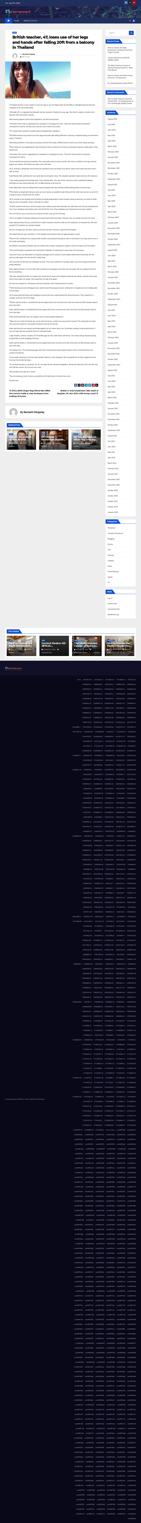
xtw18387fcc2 (101, 1514)
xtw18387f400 (80, 1499)
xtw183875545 (121, 1253)
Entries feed (112, 604)
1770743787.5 (121, 1040)
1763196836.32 (87, 793)
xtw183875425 (99, 1253)
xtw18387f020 (132, 1485)
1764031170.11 (120, 817)
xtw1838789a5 (110, 1334)
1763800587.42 (97, 812)
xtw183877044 (131, 1291)
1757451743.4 (131, 679)
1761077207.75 (131, 722)
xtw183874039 (100, 1220)
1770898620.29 (87, 1049)
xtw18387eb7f (79, 1480)
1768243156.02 (86, 959)
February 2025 (113, 217)
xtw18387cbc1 (121, 1424)
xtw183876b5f (79, 1286)
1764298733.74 (120, 826)
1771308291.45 (98, 1063)
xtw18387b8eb (89, 1400)
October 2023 (113, 294)
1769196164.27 (131, 988)
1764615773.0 (120, 836)
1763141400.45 (120, 788)
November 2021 (114, 419)
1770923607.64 (98, 1049)
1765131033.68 (109, 855)
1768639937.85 (131, 969)
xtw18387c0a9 (89, 1409)
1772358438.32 (120, 1106)
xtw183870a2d (121, 1144)
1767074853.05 (77, 921)
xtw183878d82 (110, 1338)
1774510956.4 (99, 1130)
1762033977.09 (87, 755)
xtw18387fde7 (121, 1514)
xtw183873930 (121, 1206)
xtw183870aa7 (131, 1144)
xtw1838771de (99, 1296)
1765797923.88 (98, 879)
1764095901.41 (86, 822)
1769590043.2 (120, 1002)
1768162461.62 (109, 954)
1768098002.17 (87, 954)
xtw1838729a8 (131, 1182)
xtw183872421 (78, 1177)
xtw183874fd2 (121, 1243)
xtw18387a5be (99, 1371)
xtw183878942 (78, 1334)
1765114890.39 (97, 855)
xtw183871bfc (110, 1163)
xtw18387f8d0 (90, 1504)
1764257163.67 (97, 826)
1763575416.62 (120, 803)
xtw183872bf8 (121, 1187)
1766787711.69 (87, 912)
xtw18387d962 (110, 1447)
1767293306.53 (109, 926)
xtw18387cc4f (132, 1424)
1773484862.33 (120, 1120)
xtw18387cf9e (132, 1428)
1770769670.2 (131, 1040)
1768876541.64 (120, 978)
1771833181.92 (86, 1087)
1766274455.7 (120, 893)
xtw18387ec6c (121, 1480)
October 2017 (113, 501)
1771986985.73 (109, 1092)
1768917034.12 (131, 978)
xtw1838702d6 (89, 1134)
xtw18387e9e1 (110, 1476)
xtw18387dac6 (89, 1452)
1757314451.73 (98, 679)
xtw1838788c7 (131, 1329)
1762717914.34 (131, 774)
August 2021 (112, 436)
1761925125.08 (109, 751)
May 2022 (111, 387)
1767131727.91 (99, 921)
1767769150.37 (131, 940)
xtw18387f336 (121, 1495)
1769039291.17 (120, 983)
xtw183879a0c (78, 1357)
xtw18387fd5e (111, 1514)
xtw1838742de (131, 1220)
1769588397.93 (109, 1002)
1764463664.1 (131, 831)
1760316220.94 (120, 698)
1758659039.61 (97, 684)
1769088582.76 (86, 988)
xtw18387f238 (111, 1490)
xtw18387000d (121, 1130)
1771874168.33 (109, 1087)
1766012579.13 (120, 883)
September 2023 (114, 299)
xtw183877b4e (89, 1315)
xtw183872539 (110, 1177)
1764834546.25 (98, 845)
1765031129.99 (120, 850)
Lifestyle (111, 561)
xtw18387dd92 (121, 1457)
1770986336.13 (131, 1049)
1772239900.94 (109, 1101)
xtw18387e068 (121, 1462)
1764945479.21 (86, 850)
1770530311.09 (87, 1035)
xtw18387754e (131, 1300)
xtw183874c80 (110, 1239)
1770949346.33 (109, 1049)
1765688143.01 (109, 874)
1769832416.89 (109, 1011)
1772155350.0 (131, 1097)
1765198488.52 (131, 855)
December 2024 (114, 228)
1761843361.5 (131, 746)
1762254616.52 (120, 760)
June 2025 (112, 195)
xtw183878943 (89, 1334)
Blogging (111, 539)
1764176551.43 (120, 822)
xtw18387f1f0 (101, 1490)
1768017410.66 (109, 950)
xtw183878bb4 (131, 1334)
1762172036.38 (87, 760)
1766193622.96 (87, 893)
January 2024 (113, 277)
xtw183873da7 (100, 1215)
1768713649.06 (97, 973)
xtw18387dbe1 (78, 1457)
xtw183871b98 (100, 1163)
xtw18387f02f (81, 1490)
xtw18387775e (131, 1305)
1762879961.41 (131, 779)
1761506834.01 (109, 736)
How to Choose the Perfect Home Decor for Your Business (119, 646)
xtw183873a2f (110, 1210)
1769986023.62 (109, 1016)
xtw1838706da (99, 1139)
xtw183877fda (89, 1319)
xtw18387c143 (99, 1409)
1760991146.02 (97, 722)
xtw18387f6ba (101, 1499)
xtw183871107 (110, 1153)
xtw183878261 (110, 1319)
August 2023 (112, 305)
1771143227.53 (86, 1059)
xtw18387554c (131, 1253)
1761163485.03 (98, 727)
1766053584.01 (87, 888)
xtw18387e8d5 (110, 1471)
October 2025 (113, 174)
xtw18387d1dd (121, 1433)
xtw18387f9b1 (121, 1504)
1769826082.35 (97, 1011)
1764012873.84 (109, 817)
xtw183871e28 (89, 1168)
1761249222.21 (131, 727)
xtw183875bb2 (100, 1262)
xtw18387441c (89, 1225)
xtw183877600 (99, 1305)
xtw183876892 (89, 1281)
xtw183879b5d (79, 1362)
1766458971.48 (131, 897)
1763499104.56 (97, 803)
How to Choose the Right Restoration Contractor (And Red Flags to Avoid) (120, 50)
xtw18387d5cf (110, 1443)
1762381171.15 (120, 765)
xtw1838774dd (110, 1300)
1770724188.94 (110, 1040)
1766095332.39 (98, 888)
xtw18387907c (131, 1343)
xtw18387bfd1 (132, 1405)
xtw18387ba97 (110, 1400)
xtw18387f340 (132, 1495)
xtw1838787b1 (99, 1329)
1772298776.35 (86, 1106)
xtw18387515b (99, 1248)
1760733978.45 (120, 713)
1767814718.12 (97, 945)
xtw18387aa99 (78, 1381)
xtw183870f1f (132, 1149)
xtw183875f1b (90, 1267)
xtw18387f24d (121, 1490)
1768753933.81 (120, 973)
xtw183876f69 (90, 1291)
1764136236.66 (109, 822)
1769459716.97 (131, 997)
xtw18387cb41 (89, 1424)
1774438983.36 (88, 1130)
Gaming (111, 555)
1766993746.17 (109, 916)
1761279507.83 (77, 732)
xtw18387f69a (91, 1499)
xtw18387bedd (100, 1405)
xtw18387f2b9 (80, 1495)
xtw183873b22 (121, 1210)
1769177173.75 (120, 988)
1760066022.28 (131, 689)
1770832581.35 (109, 1044)
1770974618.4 (120, 1049)
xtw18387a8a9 (99, 1376)
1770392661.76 (87, 1030)
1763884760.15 (131, 812)
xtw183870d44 (100, 1149)
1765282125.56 (109, 860)
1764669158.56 (86, 841)
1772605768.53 (86, 1116)
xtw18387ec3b (110, 1480)
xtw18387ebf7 (100, 1480)
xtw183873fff (90, 1220)
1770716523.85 (99, 1040)
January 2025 (113, 223)
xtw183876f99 (111, 1291)
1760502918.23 (86, 708)
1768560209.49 (97, 969)
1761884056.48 (97, 751)
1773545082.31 (131, 1120)
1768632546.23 (120, 969)
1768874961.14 (109, 978)
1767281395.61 (98, 926)
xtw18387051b (131, 1134)
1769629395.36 (131, 1002)
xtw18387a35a (78, 1367)
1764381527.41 (98, 831)
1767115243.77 (88, 921)
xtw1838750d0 (89, 1248)
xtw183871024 (89, 1153)
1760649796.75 (97, 713)
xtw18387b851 (78, 1400)
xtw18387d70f (78, 1447)
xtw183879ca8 (90, 1362)
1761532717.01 (120, 736)
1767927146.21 (120, 945)
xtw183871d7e (131, 1163)
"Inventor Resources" (116, 533)
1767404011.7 (98, 931)
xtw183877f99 (132, 1315)
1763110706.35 (109, 788)
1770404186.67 (98, 1030)
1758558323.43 (86, 684)
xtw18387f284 (132, 1490)
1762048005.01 (98, 755)
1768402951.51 (88, 964)
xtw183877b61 (100, 1315)
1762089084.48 (109, 755)
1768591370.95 (109, 969)
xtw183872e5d (99, 1191)
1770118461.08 (109, 1021)
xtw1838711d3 (89, 1158)
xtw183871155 (131, 1153)
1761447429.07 (86, 736)
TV (109, 582)
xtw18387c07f (78, 1409)
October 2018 (113, 496)
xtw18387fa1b (132, 1504)
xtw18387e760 (131, 1466)
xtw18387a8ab (110, 1376)
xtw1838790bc (89, 1348)
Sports (110, 577)
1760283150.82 (109, 698)
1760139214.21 (98, 694)
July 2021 (111, 441)
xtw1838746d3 (89, 1229)
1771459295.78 (120, 1068)
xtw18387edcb (90, 1485)
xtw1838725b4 (121, 1177)
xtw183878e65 (131, 1338)
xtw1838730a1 (110, 1191)
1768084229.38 (131, 950)
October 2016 (113, 507)
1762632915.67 (98, 774)
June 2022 (112, 381)
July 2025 (111, 190)
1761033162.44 (120, 722)
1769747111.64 (120, 1007)
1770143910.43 (120, 1021)
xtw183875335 (78, 1253)
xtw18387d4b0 (131, 1438)
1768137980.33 (98, 954)
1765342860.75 (131, 860)
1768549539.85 (86, 969)
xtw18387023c (131, 1130)
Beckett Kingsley (29, 54)
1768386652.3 (77, 964)
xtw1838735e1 (99, 1201)
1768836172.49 (97, 978)
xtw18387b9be (99, 1400)
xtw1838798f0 (132, 1353)
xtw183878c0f (89, 1338)
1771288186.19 (87, 1063)
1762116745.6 (120, 755)
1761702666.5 (131, 741)
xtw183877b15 (79, 1315)
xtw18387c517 (131, 1414)
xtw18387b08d (78, 1386)
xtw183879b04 (110, 1357)
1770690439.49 (88, 1040)
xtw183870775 (121, 1139)
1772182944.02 (98, 1101)
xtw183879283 (121, 1348)
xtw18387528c (121, 1248)
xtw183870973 (100, 1144)
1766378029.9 (98, 897)
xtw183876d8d (131, 1286)
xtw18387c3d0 (89, 1414)
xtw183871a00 (89, 1163)
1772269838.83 (131, 1101)
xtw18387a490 (110, 1367)
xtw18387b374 (78, 1395)
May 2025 (111, 201)
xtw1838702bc (78, 1134)
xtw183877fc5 (79, 1319)
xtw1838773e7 (99, 1300)
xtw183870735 (110, 1139)
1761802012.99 (120, 746)
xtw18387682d (131, 1277)
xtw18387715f (89, 1296)
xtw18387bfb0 (121, 1405)
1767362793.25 (131, 926)
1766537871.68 (97, 902)
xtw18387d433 (110, 1438)
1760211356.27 (131, 694)
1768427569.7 (99, 964)
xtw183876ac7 (121, 1281)
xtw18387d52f (90, 1443)
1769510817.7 (88, 1002)
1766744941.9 (131, 907)
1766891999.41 (131, 912)
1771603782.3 (88, 1078)
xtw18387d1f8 (132, 1433)
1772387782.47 (131, 1106)
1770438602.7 (109, 1030)
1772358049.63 (109, 1106)
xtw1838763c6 (110, 1272)
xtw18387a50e (78, 1371)
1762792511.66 (97, 779)
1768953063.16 (86, 983)
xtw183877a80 (121, 1310)
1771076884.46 (109, 1054)
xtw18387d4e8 (79, 1443)
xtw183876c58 (100, 1286)
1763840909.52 (109, 812)
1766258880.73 (109, 893)
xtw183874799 (99, 1229)
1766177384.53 (131, 888)
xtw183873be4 (90, 1215)
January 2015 (113, 512)
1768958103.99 (97, 983)
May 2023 (111, 321)
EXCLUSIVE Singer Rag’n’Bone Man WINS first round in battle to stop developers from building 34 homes (29, 393)
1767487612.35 (131, 931)
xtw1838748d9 (79, 1234)
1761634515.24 (109, 741)
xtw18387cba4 (110, 1424)
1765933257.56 (98, 883)
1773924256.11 (98, 1125)
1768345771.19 (131, 959)
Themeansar (40, 1099)
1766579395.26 (120, 902)
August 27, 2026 (17, 649)
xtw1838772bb (121, 1296)
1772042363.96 (77, 1097)
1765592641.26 (120, 869)
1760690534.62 (109, 713)
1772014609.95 (131, 1092)
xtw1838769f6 (110, 1281)
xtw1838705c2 (89, 1139)
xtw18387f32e (111, 1495)
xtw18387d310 (89, 1438)
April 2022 (111, 392)
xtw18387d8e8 (89, 1447)
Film (109, 550)
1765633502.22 (86, 874)
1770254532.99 (97, 1025)
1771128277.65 (131, 1054)
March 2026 (112, 146)
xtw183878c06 (78, 1338)
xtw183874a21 (131, 1234)
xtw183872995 (121, 1182)
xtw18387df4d (100, 1462)
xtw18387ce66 (111, 1428)
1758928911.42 (131, 684)
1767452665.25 (120, 931)
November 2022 (114, 354)
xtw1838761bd (78, 1272)
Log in (110, 598)
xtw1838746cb (78, 1229)
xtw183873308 (89, 1196)
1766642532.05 (87, 907)
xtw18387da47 (131, 1447)
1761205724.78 (120, 727)
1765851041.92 (120, 879)
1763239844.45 (109, 793)
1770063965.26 (86, 1021)
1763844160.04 (120, 812)
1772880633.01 (109, 1116)
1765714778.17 (120, 874)
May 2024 (111, 261)
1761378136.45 (120, 732)
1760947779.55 (86, 722)
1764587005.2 (110, 836)
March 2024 (112, 266)
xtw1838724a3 (89, 1177)
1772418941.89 (97, 1111)
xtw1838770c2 (78, 1296)
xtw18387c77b (121, 1419)
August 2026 (112, 119)
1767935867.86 (131, 945)
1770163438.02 (131, 1021)
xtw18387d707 (131, 1443)
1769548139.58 (98, 1002)
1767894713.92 (109, 945)
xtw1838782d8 (131, 1319)
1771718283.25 (131, 1078)
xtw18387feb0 (132, 1514)
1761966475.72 (131, 751)
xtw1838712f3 (100, 1158)
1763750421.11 (131, 807)
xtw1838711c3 (79, 1158)
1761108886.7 (76, 727)
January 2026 (113, 157)
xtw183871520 (110, 1158)
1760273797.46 (97, 698)
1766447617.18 (120, 897)
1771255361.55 (131, 1059)
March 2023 (112, 332)
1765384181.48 (98, 864)
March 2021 (112, 463)
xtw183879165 (110, 1348)
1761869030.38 (86, 751)
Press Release (113, 571)
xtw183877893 (89, 1310)
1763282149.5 (120, 793)
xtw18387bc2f (79, 1405)
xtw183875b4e (89, 1262)
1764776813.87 (131, 841)
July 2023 (111, 310)
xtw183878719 (121, 1324)
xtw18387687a (78, 1281)
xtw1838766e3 (121, 1277)
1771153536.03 (97, 1059)
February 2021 (113, 468)
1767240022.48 (87, 926)
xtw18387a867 (78, 1376)
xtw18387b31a (110, 1390)
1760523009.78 (97, 708)
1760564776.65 (109, 708)
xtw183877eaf (121, 1315)
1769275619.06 (109, 992)
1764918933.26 (131, 845)
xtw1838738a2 (99, 1206)
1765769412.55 (87, 879)
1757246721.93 (87, 679)
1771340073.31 (109, 1063)
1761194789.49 (109, 727)
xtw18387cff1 (90, 1433)
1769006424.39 (109, 983)
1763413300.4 (120, 798)
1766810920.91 (98, 912)
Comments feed (114, 609)
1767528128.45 (87, 935)
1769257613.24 (97, 992)
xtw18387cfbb (79, 1433)
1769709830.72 (109, 1007)
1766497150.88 (86, 902)
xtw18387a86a (89, 1376)
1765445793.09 (120, 864)
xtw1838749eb (110, 1234)
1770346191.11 (131, 1025)
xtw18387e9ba (89, 1476)
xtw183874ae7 (89, 1239)
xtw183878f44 (100, 1343)
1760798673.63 (131, 713)
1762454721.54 (77, 770)
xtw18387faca (90, 1509)
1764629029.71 (131, 836)
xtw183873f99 (80, 1220)
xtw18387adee (131, 1381)
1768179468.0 (120, 954)
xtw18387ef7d (121, 1485)
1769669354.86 (86, 1007)
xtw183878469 (89, 1324)
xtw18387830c (78, 1324)
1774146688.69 (120, 1125)
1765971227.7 (109, 883)
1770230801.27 (86, 1025)
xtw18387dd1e (100, 1457)
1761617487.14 (98, 741)
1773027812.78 (131, 1116)
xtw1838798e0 (121, 1353)
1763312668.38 (131, 793)
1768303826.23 (109, 959)
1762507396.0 (98, 770)
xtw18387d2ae (78, 1438)
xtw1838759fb (121, 1258)
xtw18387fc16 (90, 1514)
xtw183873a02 (100, 1210)
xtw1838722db (131, 1172)
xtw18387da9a (78, 1452)
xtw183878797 (89, 1329)
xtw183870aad (79, 1149)
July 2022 (111, 376)
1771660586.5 (109, 1078)
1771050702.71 (98, 1054)
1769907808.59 (131, 1011)
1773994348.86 (109, 1125)
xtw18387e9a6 (78, 1476)
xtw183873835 (78, 1206)
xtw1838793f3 (79, 1353)
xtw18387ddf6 (132, 1457)
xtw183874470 (99, 1225)
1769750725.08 (131, 1007)
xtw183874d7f (79, 1243)
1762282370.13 (131, 760)
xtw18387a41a (99, 1367)
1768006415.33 (97, 950)
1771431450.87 (109, 1068)
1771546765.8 (120, 1073)
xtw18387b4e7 (89, 1395)
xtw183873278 (131, 1191)
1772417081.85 (86, 1111)
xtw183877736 (121, 1305)
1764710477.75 (109, 841)
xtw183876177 (131, 1267)
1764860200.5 (109, 845)
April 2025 (111, 206)
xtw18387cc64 (79, 1428)
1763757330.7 (87, 812)
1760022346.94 (109, 689)
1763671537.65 (109, 807)
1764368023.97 (87, 831)
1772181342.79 (87, 1101)
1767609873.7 (120, 935)
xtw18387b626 (110, 1395)
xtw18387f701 (122, 1499)
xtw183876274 (89, 1272)
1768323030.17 (120, 959)
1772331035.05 (97, 1106)
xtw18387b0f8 (100, 1386)
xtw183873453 (121, 1196)
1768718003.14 (109, 973)
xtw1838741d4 (121, 1220)
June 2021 (112, 447)
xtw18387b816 (131, 1395)
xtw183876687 (99, 1277)
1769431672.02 (120, 997)
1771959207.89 (97, 1092)
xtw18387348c (131, 1196)
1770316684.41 (120, 1025)
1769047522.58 (131, 983)
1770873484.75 (131, 1044)
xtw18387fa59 (80, 1509)
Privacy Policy (30, 21)
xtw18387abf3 (100, 1381)
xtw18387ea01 (121, 1476)
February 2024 (113, 272)
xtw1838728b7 (89, 1182)
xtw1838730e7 (121, 1191)
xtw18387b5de (100, 1395)
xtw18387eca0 (131, 1480)
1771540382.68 (109, 1073)
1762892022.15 (86, 784)
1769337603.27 (131, 992)
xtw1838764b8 (78, 1277)
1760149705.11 (109, 694)
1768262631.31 (97, 959)
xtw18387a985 (131, 1376)
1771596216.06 (77, 1078)
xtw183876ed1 (79, 1291)
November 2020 (114, 485)
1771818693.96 (131, 1082)
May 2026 (111, 135)
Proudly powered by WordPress (14, 1099)
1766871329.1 (120, 912)
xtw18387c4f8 (121, 1414)
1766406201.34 (109, 897)
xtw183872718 (78, 1182)
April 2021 (111, 458)
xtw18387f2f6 (101, 1495)
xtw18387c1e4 (121, 1409)
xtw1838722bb (110, 1172)
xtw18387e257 (131, 1462)
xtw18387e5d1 (100, 1466)
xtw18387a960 (121, 1376)
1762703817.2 (120, 774)
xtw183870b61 (90, 1149)
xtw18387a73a (131, 1371)
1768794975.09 (131, 973)
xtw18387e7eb (89, 1471)
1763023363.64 (131, 784)
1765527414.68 (98, 869)
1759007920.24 (86, 689)
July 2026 (111, 124)
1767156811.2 (110, 921)
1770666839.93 (77, 1040)
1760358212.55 (86, 703)
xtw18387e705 (121, 1466)
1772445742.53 (109, 1111)
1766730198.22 (120, 907)
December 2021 (114, 414)
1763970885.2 (98, 817)
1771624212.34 (98, 1078)
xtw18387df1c (90, 1462)
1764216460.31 (86, 826)
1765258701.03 (97, 860)
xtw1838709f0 (110, 1144)
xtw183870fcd (79, 1153)
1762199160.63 (98, 760)
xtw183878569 (99, 1324)
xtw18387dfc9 (110, 1462)
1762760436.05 (86, 779)
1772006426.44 (120, 1092)
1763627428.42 (86, 807)
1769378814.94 (97, 997)
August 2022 (112, 370)
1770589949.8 (109, 1035)
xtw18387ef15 (111, 1485)
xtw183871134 (121, 1153)
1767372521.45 (87, 931)
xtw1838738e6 (110, 1206)
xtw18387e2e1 (78, 1466)
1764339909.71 (131, 826)
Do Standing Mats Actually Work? (120, 83)
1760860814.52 (97, 717)
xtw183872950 (110, 1182)
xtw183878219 (99, 1319)
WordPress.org (113, 614)
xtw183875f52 (100, 1267)
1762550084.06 (120, 770)
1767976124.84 (86, 950)
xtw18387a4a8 (121, 1367)
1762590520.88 (131, 770)
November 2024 (114, 234)
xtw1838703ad (110, 1134)
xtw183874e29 (100, 1243)
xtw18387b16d (131, 1386)
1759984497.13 (97, 689)
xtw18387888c (121, 1329)
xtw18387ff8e (132, 1518)
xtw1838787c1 (110, 1329)
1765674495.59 (97, 874)
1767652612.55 (86, 940)
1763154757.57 (131, 788)
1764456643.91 (120, 831)
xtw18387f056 (91, 1490)
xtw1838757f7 (100, 1258)
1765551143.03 (109, 869)
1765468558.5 (131, 864)
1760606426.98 (131, 708)
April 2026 (111, 141)
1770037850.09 (131, 1016)
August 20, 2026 (82, 649)
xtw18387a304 (131, 1362)
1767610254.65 (131, 935)
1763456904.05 (131, 798)
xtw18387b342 (121, 1390)
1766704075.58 (109, 907)
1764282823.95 (109, 826)
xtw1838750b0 (131, 1243)
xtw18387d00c (100, 1433)
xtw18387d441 (121, 1438)
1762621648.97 (87, 774)
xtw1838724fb (100, 1177)
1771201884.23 (109, 1059)
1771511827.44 (98, 1073)
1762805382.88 (109, 779)
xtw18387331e (99, 1196)
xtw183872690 (131, 1177)
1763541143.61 (109, 803)
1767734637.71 (120, 940)
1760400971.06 (97, 703)
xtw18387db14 (99, 1452)
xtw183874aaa (78, 1239)
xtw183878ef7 (90, 1343)
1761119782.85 (87, 727)
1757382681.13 (120, 679)
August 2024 (112, 250)
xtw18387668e (110, 1277)
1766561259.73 (109, 902)
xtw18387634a (99, 1272)
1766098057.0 (109, 888)
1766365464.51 (87, 897)
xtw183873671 (110, 1201)
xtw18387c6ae (99, 1419)
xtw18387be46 (89, 1405)
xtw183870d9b (111, 1149)
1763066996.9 (98, 788)
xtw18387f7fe (132, 1499)
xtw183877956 (99, 1310)
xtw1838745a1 (131, 1225)
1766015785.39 (131, 883)
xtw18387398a (131, 1206)
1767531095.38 (98, 935)
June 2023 (112, 316)
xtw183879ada (89, 1357)
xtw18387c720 (110, 1419)
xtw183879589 (100, 1353)
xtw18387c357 (78, 1414)
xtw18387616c (121, 1267)
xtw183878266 (121, 1319)
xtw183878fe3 (121, 1343)
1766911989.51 (76, 916)
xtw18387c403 (100, 1414)
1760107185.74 (86, 694)
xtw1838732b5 (78, 1196)
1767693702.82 (109, 940)
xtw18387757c (78, 1305)
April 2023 (111, 326)
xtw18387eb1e (131, 1476)
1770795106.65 (86, 1044)
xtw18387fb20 (101, 1509)
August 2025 (112, 184)
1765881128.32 (131, 879)
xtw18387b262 (89, 1390)
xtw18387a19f (121, 1362)
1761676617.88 (120, 741)
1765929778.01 (87, 883)
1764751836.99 (120, 841)
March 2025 (112, 212)
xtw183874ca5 (121, 1239)
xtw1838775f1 (89, 1305)
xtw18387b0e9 (89, 1386)
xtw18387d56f (100, 1443)
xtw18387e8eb (121, 1471)
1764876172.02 (120, 845)
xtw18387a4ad (131, 1367)
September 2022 (114, 365)
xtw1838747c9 (110, 1229)
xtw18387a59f (89, 1371)
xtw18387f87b (80, 1504)
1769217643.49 (86, 992)
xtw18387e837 (99, 1471)
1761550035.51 (131, 736)
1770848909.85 (120, 1044)
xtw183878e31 (121, 1338)
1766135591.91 (120, 888)
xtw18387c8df (79, 1424)
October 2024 (113, 239)
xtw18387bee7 (111, 1405)
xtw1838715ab (121, 1158)
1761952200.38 (120, 751)
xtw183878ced (99, 1338)
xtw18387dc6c (89, 1457)
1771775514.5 (109, 1082)
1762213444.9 (109, 760)
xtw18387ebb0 (89, 1480)
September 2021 (114, 430)
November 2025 (114, 168)
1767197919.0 (120, 921)
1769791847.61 (86, 1011)
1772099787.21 (99, 1097)
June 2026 (112, 130)
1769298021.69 (120, 992)
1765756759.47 (131, 874)
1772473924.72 (120, 1111)
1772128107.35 (120, 1097)
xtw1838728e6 (99, 1182)
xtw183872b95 (110, 1187)
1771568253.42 (131, 1073)
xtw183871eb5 (100, 1168)
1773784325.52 (86, 1125)
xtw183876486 (121, 1272)
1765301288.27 (120, 860)
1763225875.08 (98, 793)
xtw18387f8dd (101, 1504)
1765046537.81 (131, 850)
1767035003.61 (121, 916)
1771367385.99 (131, 1063)
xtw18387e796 (78, 1471)
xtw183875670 (79, 1258)
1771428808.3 (98, 1068)
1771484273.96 (131, 1068)
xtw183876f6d (100, 1291)
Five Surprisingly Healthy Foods (120, 103)
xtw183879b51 (121, 1357)
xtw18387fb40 (111, 1509)
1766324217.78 (131, 893)
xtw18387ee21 (100, 1485)
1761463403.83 (97, 736)
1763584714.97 (131, 803)
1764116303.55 (97, 822)
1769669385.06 (98, 1007)
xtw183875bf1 (110, 1262)
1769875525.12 (120, 1011)
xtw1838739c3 (78, 1210)
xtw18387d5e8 (121, 1443)
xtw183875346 (89, 1253)
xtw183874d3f (132, 1239)
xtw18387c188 (110, 1409)
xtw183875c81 (121, 1262)
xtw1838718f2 (132, 1158)
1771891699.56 (120, 1087)
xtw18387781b (78, 1310)
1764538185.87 (88, 836)
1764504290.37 (77, 836)
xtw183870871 (89, 1144)
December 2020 (114, 479)
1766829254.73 (109, 912)
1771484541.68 (87, 1073)
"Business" (112, 528)
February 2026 (113, 152)
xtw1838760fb (110, 1267)
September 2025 (114, 179)
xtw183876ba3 (89, 1286)
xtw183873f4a (121, 1215)
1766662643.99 (98, 907)
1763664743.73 (97, 807)
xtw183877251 (110, 1296)
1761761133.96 (98, 746)
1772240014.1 (120, 1101)
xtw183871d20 (121, 1163)
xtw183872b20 (100, 1187)
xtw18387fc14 (80, 1514)
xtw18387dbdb (131, 1452)
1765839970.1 (109, 879)
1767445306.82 (109, 931)
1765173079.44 (120, 855)
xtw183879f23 (101, 1362)
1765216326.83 (86, 860)
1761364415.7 (110, 732)
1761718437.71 (87, 746)
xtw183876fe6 (121, 1291)
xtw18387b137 (110, 1386)
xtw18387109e (100, 1153)
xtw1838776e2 (110, 1305)
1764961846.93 (97, 850)
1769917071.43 (86, 1016)
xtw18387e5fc (110, 1466)
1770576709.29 (98, 1035)
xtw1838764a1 (131, 1272)
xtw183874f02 (111, 1243)
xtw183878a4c (121, 1334)
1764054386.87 (131, 817)
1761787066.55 (109, 746)
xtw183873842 (89, 1206)
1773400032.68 (109, 1120)
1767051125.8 (132, 916)
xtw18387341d (110, 1196)
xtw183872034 (121, 1168)
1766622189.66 (131, 902)
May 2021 (111, 452)
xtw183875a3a (131, 1258)
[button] (130, 21)
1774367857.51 (77, 1130)
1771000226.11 (86, 1054)
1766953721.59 (87, 916)
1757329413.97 (109, 679)
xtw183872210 (100, 1172)
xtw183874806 (121, 1229)
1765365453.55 (87, 864)
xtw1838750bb (78, 1248)
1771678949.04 (120, 1078)
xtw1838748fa (100, 1234)
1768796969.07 (86, 978)
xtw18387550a (110, 1253)
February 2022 (113, 403)
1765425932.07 (109, 864)
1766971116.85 (98, 916)
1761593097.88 (87, 741)
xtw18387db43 (110, 1452)
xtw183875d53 (131, 1262)
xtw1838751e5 (110, 1248)
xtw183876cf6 (121, 1286)
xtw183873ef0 (111, 1215)
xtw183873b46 (131, 1210)
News (14, 32)
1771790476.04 (120, 1082)
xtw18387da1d (121, 1447)
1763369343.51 (98, 798)
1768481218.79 (120, 964)
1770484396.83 (120, 1030)
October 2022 (113, 359)
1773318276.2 (98, 1120)
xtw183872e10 (89, 1191)
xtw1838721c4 (89, 1172)
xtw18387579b (89, 1258)
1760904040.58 (120, 717)
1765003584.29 (109, 850)
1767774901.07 (86, 945)
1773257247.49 (87, 1120)
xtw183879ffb (111, 1362)
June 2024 (112, 255)
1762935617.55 (97, 784)
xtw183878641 (110, 1324)
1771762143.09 (98, 1082)
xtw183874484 (110, 1225)
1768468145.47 (109, 964)
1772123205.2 (110, 1097)
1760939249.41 (131, 717)
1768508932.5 (131, 964)
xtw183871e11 (79, 1168)
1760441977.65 (120, 703)
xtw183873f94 (132, 1215)
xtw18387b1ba (78, 1390)
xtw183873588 (89, 1201)
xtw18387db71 (121, 1452)
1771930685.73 (131, 1087)
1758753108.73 (109, 684)
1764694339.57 (97, 841)
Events (110, 544)
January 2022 (113, 408)
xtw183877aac (131, 1310)
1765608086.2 (131, 869)
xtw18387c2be (131, 1409)
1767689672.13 (97, 940)
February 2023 (113, 337)
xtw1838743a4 (78, 1225)
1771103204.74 (120, 1054)
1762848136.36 (120, 779)
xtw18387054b (78, 1139)
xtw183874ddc (89, 1243)
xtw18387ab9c (89, 1381)
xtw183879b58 (131, 1357)
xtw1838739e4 (89, 1210)
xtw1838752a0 (131, 1248)
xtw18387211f (79, 1172)
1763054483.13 (87, 788)
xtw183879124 (100, 1348)
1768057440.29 (120, 950)
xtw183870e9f (122, 1149)
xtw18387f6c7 (111, 1499)
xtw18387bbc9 (131, 1400)
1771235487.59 (120, 1059)
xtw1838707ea (131, 1139)
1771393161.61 (87, 1068)
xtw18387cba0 (100, 1424)
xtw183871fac (110, 1168)
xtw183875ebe (79, 1267)
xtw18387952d (89, 1353)
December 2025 (114, 163)
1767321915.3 (120, 926)
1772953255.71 (120, 1116)
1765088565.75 (86, 855)
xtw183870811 (79, 1144)
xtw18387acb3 (110, 1381)
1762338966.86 (97, 765)
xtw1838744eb (121, 1225)
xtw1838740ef (110, 1220)
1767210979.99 (131, 921)
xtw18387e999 (131, 1471)
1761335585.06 (99, 732)
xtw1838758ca (110, 1258)
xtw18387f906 (111, 1504)
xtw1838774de (121, 1300)
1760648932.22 (86, 713)
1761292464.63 (88, 732)
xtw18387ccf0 (90, 1428)
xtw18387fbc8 (132, 1509)
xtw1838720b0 (131, 1168)
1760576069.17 (120, 708)
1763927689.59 (87, 817)
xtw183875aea (78, 1262)
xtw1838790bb (78, 1348)
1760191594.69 (120, 694)
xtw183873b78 (79, 1215)
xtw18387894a (99, 1334)
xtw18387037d (99, 1134)
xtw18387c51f (78, 1419)
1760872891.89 (109, 717)
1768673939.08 (86, 973)
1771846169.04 (97, 1087)
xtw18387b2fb (100, 1390)
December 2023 (114, 283)
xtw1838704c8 (121, 1134)
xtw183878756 (131, 1324)
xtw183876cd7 (110, 1286)
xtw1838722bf (121, 1172)
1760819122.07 (86, 717)
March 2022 (112, 397)
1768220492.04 (131, 954)
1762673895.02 (109, 774)
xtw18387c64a (89, 1419)
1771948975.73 (86, 1092)
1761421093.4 (131, 732)
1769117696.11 (98, 988)
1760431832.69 (109, 703)
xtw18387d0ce (110, 1433)
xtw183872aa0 (79, 1187)
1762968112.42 (109, 784)
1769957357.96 (97, 1016)
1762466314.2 (88, 770)
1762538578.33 (109, 770)
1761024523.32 (109, 722)
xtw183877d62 (111, 1315)
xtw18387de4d (79, 1462)
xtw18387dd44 (110, 1457)
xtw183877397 (89, 1300)
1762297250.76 (86, 765)
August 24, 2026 (49, 649)
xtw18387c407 (110, 1414)
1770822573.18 (97, 1044)
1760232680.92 (86, 698)
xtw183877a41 (110, 1310)
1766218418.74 (98, 893)
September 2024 (114, 245)
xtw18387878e (78, 1329)
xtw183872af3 (89, 1187)
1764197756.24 (131, 822)
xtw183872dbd (78, 1191)
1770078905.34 (97, 1021)
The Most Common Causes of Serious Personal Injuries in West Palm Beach (120, 68)
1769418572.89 (109, 997)
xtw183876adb (131, 1281)
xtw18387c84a (131, 1419)
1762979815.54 (120, 784)
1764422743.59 (109, 831)
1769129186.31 (109, 988)
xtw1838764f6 (89, 1277)
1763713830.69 (120, 807)
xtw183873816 (131, 1201)
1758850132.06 (120, 684)
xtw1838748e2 (89, 1234)
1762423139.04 (131, 765)
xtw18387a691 (110, 1371)
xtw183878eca (79, 1343)
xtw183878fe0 (111, 1343)
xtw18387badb (121, 1400)
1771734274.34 (87, 1082)
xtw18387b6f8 (121, 1395)
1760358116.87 (131, 698)
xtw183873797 (121, 1201)
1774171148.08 (131, 1125)
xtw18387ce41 (100, 1428)
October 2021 (113, 425)
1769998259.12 (120, 1016)
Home (16, 21)
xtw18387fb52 (121, 1509)
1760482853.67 (131, 703)
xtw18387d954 (99, 1447)
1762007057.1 (77, 755)
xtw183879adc (99, 1357)
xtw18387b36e (131, 1390)
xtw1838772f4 (78, 1300)
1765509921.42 (87, 869)
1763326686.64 (87, 798)
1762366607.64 (109, 765)
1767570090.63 (109, 935)
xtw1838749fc (121, 1234)
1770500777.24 (131, 1030)
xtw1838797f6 (111, 1353)
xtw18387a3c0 (89, 1367)
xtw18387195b (78, 1163)
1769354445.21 (86, 997)
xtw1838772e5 (131, 1296)
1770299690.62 (109, 1025)
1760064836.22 (120, 689)
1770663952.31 (131, 1035)
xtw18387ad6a (121, 1381)
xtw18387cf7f (122, 1428)
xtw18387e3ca (89, 1466)
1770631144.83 (120, 1035)
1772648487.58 (97, 1116)
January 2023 (113, 343)
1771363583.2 (120, 1063)
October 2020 (113, 490)
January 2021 (113, 474)
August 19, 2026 (115, 649)
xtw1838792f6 (132, 1348)
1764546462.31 (99, 836)
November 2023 (114, 288)
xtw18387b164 (121, 1386)
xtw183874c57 (100, 1239)
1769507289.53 (77, 1002)
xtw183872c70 (131, 1187)
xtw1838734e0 (78, 1201)
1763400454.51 (109, 798)
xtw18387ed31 (79, 1485)
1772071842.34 (88, 1097)
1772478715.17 (131, 1111)
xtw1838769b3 (100, 1281)
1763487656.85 (86, 803)
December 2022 (114, 348)
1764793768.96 (87, 845)
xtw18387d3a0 (99, 1438)
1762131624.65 (131, 755)
